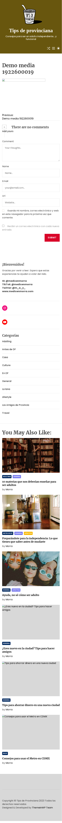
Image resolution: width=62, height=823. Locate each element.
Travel (5, 413)
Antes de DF (9, 349)
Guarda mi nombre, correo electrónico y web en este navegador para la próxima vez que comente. (30, 214)
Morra (9, 489)
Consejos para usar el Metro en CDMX (26, 758)
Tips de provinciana (31, 30)
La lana (6, 389)
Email (5, 181)
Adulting (6, 341)
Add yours (7, 131)
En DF (5, 373)
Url (3, 196)
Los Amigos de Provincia (15, 405)
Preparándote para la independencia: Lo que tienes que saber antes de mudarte (30, 540)
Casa (5, 357)
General (6, 381)
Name (5, 166)
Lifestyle (6, 397)
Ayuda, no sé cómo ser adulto (20, 595)
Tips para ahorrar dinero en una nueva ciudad (31, 705)
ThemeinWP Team (42, 807)
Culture (6, 365)
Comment (8, 141)
